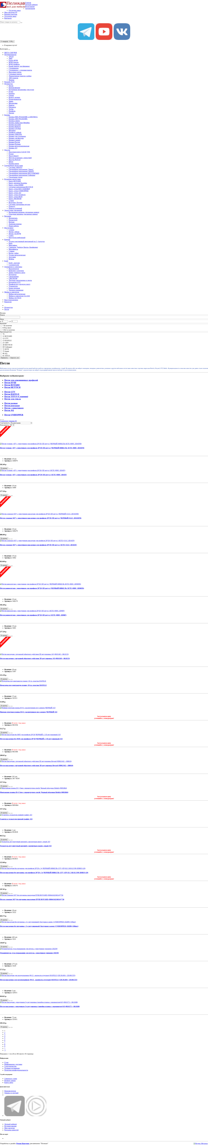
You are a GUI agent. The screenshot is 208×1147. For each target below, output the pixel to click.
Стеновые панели (15, 74)
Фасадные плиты (15, 72)
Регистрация (29, 6)
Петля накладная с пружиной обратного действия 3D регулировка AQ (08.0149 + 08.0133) (35, 658)
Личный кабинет (10, 1124)
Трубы (11, 109)
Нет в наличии (9, 330)
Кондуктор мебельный (17, 237)
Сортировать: (5, 423)
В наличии (8, 325)
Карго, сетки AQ (15, 193)
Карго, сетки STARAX (17, 195)
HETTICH (8, 345)
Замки (11, 101)
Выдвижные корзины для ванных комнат (24, 212)
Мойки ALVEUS (15, 298)
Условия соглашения (12, 1068)
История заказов (10, 1126)
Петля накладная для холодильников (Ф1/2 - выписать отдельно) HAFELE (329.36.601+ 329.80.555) (38, 980)
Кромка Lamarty (14, 140)
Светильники (14, 276)
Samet (7, 351)
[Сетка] (3, 419)
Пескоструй (13, 220)
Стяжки (11, 251)
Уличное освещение (16, 290)
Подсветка (12, 274)
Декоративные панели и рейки (20, 76)
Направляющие (14, 88)
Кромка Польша (15, 144)
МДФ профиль (14, 64)
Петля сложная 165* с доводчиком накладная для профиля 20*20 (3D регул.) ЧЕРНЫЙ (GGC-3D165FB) (40, 518)
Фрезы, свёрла (14, 232)
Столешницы (14, 68)
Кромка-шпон (14, 163)
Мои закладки (9, 1128)
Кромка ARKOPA (15, 134)
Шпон (11, 162)
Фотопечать (13, 218)
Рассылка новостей (11, 1130)
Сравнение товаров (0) (8, 421)
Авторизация (30, 8)
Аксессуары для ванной (13, 210)
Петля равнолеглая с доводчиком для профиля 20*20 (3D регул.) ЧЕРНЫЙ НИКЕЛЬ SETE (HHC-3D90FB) (42, 588)
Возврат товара (10, 1080)
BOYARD (8, 336)
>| (5, 1050)
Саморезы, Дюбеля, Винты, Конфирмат (23, 247)
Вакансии (8, 302)
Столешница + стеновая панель (20, 70)
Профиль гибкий (15, 132)
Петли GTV (9, 392)
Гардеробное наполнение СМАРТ (21, 171)
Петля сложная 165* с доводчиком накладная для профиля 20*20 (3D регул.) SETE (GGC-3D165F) (38, 545)
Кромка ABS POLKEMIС (18, 119)
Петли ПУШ (10, 382)
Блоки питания (14, 288)
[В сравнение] (12, 468)
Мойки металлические (17, 294)
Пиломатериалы (10, 54)
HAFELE (8, 340)
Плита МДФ (13, 60)
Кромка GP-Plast (15, 128)
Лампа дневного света (17, 273)
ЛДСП (11, 56)
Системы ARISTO (15, 167)
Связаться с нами (10, 1079)
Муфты (11, 259)
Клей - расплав (14, 263)
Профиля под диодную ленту (19, 284)
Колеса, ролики (14, 97)
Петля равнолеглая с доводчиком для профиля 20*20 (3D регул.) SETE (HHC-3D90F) (33, 615)
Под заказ (7, 328)
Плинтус (12, 206)
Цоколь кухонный (15, 208)
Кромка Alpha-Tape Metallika (19, 123)
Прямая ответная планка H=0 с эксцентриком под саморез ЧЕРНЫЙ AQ (28, 712)
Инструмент (8, 228)
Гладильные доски (15, 177)
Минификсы (13, 249)
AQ (6, 353)
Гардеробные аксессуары (13, 165)
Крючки (12, 93)
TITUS (7, 356)
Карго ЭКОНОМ (15, 199)
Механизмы (13, 103)
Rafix (10, 243)
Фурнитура (8, 84)
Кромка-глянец (14, 121)
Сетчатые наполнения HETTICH (21, 187)
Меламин (12, 130)
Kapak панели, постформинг (19, 66)
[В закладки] (9, 468)
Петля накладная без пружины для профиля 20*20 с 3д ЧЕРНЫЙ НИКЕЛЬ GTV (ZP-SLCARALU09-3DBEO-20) (44, 872)
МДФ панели (14, 62)
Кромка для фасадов (16, 138)
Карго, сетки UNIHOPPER (18, 191)
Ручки (11, 91)
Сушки (11, 200)
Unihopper (8, 347)
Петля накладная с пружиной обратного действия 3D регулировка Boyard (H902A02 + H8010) (36, 765)
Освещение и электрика (13, 267)
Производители (10, 1091)
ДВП (10, 58)
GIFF (7, 343)
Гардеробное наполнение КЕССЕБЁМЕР (24, 173)
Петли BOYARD (12, 385)
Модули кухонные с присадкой (20, 158)
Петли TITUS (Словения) (16, 396)
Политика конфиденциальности (16, 1070)
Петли (11, 86)
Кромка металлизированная (19, 146)
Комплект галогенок (16, 271)
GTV (6, 338)
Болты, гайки (14, 253)
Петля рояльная (12, 405)
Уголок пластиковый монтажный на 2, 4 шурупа (27, 241)
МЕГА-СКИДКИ (10, 53)
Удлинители (13, 286)
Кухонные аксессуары (12, 179)
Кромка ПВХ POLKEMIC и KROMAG (23, 117)
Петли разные (11, 403)
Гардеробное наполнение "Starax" (21, 169)
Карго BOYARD (15, 181)
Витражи (7, 216)
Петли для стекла (12, 399)
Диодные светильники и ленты (20, 280)
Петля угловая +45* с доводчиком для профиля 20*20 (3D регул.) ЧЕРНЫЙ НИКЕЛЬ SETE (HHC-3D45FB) (42, 448)
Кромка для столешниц (17, 136)
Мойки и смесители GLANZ (19, 296)
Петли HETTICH (12, 387)
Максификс (13, 245)
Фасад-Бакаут (14, 156)
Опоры (11, 95)
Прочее (11, 113)
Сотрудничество (10, 1066)
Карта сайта (8, 1082)
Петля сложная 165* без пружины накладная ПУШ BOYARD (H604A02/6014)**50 (32, 899)
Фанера (11, 80)
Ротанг (11, 154)
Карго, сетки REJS (15, 197)
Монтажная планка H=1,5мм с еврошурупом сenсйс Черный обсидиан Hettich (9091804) (34, 792)
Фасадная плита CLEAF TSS (19, 152)
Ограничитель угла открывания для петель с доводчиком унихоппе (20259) (29, 953)
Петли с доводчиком (14, 408)
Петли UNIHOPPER (13, 415)
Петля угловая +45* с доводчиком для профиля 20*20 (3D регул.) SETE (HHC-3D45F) (33, 475)
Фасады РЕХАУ (15, 160)
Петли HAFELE (11, 394)
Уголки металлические (17, 255)
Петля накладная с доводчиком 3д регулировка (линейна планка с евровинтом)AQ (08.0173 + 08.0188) (40, 1006)
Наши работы (14, 226)
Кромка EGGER (15, 125)
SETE (7, 349)
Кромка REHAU (15, 127)
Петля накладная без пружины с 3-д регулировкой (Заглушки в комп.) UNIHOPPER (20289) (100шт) (39, 926)
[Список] (1, 419)
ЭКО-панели (13, 78)
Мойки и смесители (11, 292)
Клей (6, 261)
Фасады (7, 150)
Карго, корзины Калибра (18, 183)
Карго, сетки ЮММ (16, 185)
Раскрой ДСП (9, 82)
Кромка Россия (14, 142)
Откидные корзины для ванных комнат (23, 214)
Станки (11, 230)
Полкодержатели (15, 99)
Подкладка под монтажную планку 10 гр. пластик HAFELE (23, 685)
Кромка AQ (13, 148)
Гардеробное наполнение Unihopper (22, 175)
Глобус (11, 236)
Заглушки (12, 257)
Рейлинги (12, 107)
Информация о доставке (13, 1064)
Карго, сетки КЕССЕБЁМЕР (19, 189)
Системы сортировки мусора (19, 204)
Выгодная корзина (11, 300)
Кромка (7, 115)
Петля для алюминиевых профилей (21, 380)
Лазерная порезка (15, 224)
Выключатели (14, 269)
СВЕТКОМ (13, 278)
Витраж (11, 222)
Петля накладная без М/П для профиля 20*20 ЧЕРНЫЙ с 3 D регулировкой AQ (31, 739)
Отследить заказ (15, 10)
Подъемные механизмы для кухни (21, 90)
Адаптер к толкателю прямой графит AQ (16, 819)
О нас (6, 1062)
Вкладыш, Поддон (15, 202)
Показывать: (4, 425)
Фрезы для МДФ (15, 234)
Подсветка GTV (15, 282)
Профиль (12, 111)
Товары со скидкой (11, 1093)
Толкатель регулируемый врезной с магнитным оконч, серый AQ (25, 846)
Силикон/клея (14, 265)
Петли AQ (9, 410)
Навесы (11, 105)
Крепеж (7, 239)
